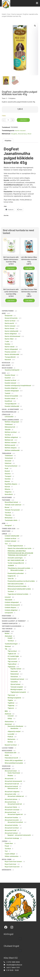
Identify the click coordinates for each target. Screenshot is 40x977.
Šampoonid (8, 315)
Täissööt (8, 429)
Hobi (3, 523)
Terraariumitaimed (11, 466)
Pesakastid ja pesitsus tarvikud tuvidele (21, 581)
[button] (35, 25)
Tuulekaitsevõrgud (11, 644)
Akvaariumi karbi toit (15, 804)
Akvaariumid (9, 778)
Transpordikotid (10, 357)
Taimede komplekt (17, 687)
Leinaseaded (9, 416)
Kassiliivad (8, 401)
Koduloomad (7, 750)
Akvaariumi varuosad (12, 810)
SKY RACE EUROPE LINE (16, 560)
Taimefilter (14, 682)
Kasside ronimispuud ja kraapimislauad (18, 385)
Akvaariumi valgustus (12, 791)
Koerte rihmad (9, 328)
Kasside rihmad (10, 375)
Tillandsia (8, 515)
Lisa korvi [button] (11, 268)
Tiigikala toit (12, 654)
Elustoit (7, 471)
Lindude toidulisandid (12, 536)
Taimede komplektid (9, 623)
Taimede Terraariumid (12, 510)
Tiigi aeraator (12, 659)
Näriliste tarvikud (10, 432)
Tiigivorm (11, 708)
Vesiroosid (14, 671)
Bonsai (7, 507)
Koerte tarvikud (10, 321)
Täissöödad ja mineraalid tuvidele (19, 568)
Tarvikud (8, 435)
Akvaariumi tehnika (11, 825)
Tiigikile (10, 700)
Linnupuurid (9, 613)
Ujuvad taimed (15, 684)
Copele (4, 841)
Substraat (8, 463)
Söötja (10, 718)
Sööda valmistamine (11, 856)
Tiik (6, 649)
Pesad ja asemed (10, 352)
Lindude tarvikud (10, 538)
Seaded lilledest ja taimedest (14, 621)
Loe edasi (29, 268)
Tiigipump (11, 705)
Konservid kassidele (11, 396)
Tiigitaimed (11, 667)
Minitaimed (8, 518)
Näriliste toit (9, 440)
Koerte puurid (9, 323)
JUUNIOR (11, 565)
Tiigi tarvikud (7, 629)
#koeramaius (22, 134)
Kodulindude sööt (10, 753)
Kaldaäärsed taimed (17, 679)
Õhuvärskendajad (9, 412)
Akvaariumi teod (10, 812)
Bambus (10, 742)
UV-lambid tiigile (13, 656)
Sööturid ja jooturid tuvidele (17, 586)
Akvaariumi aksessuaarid (13, 781)
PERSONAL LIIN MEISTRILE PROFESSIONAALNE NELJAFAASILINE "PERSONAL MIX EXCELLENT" (20, 553)
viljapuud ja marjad (14, 731)
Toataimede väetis (11, 520)
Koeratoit (8, 359)
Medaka (10, 775)
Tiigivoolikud (12, 664)
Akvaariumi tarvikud (12, 828)
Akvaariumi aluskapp (12, 838)
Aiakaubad (8, 636)
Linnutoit (8, 597)
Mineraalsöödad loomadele (14, 763)
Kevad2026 (6, 363)
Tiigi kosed (11, 695)
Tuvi (6, 544)
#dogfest (14, 134)
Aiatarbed (6, 631)
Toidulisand (8, 424)
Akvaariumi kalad (11, 771)
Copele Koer (9, 843)
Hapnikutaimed (8, 311)
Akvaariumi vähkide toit (16, 796)
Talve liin (11, 578)
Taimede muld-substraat (13, 505)
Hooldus (7, 344)
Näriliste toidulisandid (12, 450)
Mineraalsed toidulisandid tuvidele (19, 589)
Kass (4, 373)
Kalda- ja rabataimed (10, 409)
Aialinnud (8, 714)
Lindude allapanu (10, 607)
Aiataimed (8, 724)
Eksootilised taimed (11, 502)
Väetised (8, 646)
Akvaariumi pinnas (11, 799)
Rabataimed (6, 616)
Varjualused (9, 458)
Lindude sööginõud (11, 610)
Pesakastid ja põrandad (16, 573)
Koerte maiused (17, 14)
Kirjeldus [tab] (8, 140)
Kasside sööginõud (11, 388)
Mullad (7, 633)
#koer (29, 134)
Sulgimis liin (12, 576)
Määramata (6, 870)
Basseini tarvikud (10, 745)
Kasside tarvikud (10, 380)
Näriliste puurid (10, 445)
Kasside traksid (10, 398)
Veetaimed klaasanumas (11, 626)
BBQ (6, 711)
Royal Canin (6, 859)
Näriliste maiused (10, 442)
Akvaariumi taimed (11, 833)
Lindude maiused (10, 541)
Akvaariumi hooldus (11, 817)
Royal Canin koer (10, 864)
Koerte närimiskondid (12, 354)
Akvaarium (6, 769)
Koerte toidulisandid (11, 331)
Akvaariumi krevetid (12, 820)
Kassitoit (8, 378)
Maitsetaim (11, 739)
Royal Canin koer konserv (13, 861)
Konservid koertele (11, 318)
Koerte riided (9, 339)
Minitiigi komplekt (17, 689)
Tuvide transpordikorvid (16, 563)
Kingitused (6, 531)
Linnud (4, 534)
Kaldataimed (7, 497)
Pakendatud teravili (11, 758)
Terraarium (6, 453)
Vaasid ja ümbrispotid (12, 370)
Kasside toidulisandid (12, 406)
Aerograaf (8, 525)
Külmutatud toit (10, 427)
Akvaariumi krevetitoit (15, 822)
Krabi (6, 468)
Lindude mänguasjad (12, 602)
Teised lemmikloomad (10, 420)
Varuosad (8, 461)
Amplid (10, 638)
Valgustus (8, 492)
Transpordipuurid (10, 404)
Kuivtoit (7, 487)
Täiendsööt (8, 600)
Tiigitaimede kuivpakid (18, 692)
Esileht (4, 14)
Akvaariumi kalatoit (11, 786)
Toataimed (6, 500)
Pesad (7, 846)
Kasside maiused (10, 383)
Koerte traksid (9, 347)
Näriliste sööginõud (11, 437)
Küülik (7, 755)
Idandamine (14, 728)
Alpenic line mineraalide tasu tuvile (19, 548)
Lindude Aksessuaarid (12, 605)
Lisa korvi (23, 120)
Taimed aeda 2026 (8, 528)
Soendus (8, 479)
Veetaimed (14, 676)
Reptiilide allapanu (11, 484)
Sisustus (8, 474)
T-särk (7, 341)
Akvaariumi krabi (10, 830)
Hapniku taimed (16, 669)
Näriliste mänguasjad (12, 422)
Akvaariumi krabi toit (12, 784)
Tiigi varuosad (12, 661)
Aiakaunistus (9, 721)
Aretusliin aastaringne (15, 558)
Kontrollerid (9, 494)
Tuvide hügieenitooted (15, 546)
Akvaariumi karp (10, 802)
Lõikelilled (6, 414)
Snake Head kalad (14, 773)
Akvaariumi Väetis (11, 807)
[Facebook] (6, 927)
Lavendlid (11, 734)
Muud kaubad (7, 368)
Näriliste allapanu (11, 448)
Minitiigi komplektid (14, 698)
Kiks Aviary (6, 365)
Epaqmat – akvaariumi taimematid (19, 835)
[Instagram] (12, 927)
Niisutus (7, 489)
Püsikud (10, 736)
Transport (8, 476)
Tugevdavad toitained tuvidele (18, 594)
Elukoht (7, 481)
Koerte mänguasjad (11, 349)
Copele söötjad (10, 854)
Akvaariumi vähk (10, 794)
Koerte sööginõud (11, 334)
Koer (8, 14)
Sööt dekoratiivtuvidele (16, 584)
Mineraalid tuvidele (17, 570)
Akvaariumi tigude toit (15, 814)
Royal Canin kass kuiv (12, 867)
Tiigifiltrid (11, 703)
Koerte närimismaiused (12, 336)
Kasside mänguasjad (12, 391)
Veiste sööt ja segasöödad (14, 760)
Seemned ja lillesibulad (15, 726)
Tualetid (7, 393)
